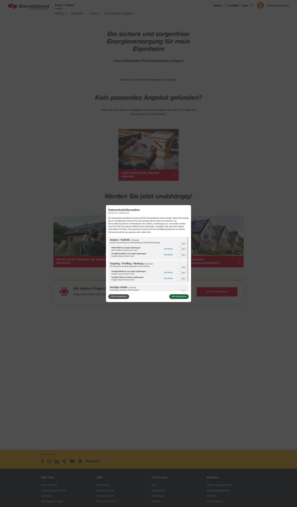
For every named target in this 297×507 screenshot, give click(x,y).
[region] (148, 264)
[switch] (182, 243)
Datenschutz (124, 213)
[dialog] (148, 253)
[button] (179, 243)
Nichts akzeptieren (119, 296)
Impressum (112, 213)
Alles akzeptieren (179, 296)
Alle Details (168, 249)
